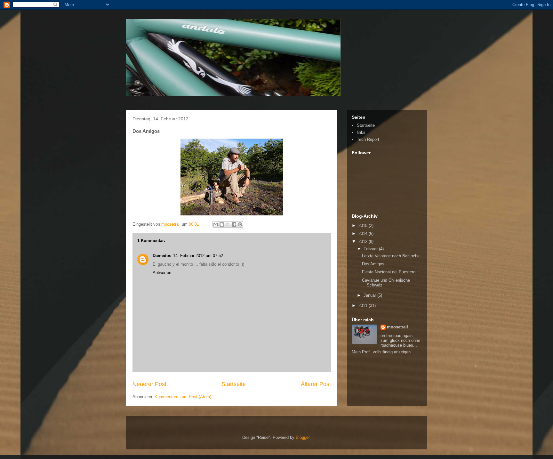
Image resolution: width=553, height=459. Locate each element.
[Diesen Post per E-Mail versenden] (215, 224)
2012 (363, 241)
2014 (363, 233)
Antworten (162, 272)
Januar (370, 295)
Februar (371, 248)
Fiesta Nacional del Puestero (388, 272)
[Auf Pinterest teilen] (240, 224)
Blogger (302, 437)
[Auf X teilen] (228, 224)
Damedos (162, 255)
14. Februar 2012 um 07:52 (198, 255)
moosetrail (397, 327)
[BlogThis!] (222, 224)
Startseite (233, 384)
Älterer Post (316, 384)
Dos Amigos (373, 264)
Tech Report (368, 139)
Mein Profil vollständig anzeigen (381, 352)
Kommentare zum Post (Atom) (183, 396)
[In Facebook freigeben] (234, 224)
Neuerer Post (149, 384)
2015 (363, 225)
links (361, 132)
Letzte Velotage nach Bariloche (391, 256)
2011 (363, 305)
